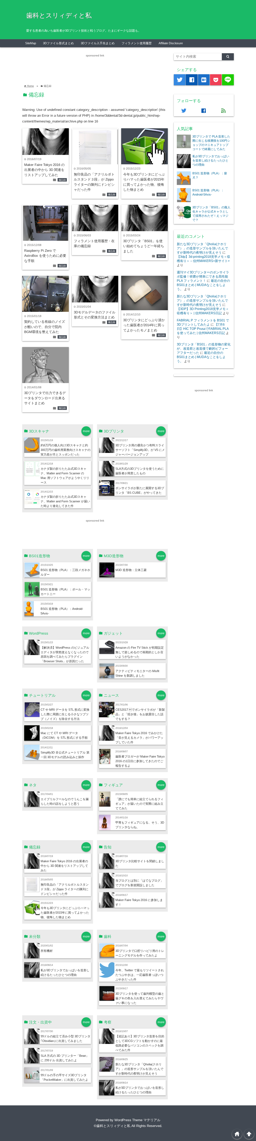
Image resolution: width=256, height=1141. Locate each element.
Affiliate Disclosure (171, 43)
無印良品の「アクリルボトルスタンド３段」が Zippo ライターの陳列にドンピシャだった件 (65, 889)
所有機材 (47, 950)
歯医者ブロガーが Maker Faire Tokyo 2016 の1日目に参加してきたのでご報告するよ (140, 761)
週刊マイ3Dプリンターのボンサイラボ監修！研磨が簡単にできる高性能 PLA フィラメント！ (203, 276)
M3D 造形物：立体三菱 (131, 570)
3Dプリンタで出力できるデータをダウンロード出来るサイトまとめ (45, 398)
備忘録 (62, 180)
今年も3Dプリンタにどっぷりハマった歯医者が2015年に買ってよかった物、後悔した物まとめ (65, 912)
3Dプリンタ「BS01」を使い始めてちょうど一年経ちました (143, 246)
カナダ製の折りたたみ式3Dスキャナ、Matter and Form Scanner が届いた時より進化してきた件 (65, 501)
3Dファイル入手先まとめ (98, 43)
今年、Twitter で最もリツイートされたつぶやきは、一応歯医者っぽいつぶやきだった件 (139, 974)
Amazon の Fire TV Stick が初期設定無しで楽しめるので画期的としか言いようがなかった (139, 652)
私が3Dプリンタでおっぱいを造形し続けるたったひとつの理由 (210, 160)
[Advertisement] (95, 67)
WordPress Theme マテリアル (137, 1120)
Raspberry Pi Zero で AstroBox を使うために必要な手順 (45, 256)
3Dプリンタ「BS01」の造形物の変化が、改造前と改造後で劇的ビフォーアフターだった (204, 348)
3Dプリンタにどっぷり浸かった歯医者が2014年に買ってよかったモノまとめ (144, 325)
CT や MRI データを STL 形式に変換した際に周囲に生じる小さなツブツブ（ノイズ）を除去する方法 (65, 714)
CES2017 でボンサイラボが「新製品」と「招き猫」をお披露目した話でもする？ (140, 714)
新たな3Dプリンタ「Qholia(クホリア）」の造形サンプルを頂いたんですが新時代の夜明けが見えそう (139, 1069)
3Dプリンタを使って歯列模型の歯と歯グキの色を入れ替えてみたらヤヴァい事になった (139, 998)
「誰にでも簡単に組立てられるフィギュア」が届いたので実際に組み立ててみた (139, 803)
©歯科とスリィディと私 (112, 1126)
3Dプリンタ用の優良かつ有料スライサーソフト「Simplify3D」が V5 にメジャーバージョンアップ (140, 450)
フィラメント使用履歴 (137, 43)
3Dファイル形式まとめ (58, 43)
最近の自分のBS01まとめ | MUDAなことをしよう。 (203, 285)
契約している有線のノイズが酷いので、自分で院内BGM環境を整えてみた (44, 327)
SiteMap (30, 43)
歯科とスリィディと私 (59, 15)
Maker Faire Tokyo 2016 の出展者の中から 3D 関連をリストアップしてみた (44, 170)
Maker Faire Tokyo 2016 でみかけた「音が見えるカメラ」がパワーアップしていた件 (139, 737)
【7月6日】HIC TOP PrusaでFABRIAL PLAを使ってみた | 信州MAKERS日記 (203, 329)
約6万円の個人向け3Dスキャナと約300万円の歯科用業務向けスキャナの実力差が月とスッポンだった (65, 450)
